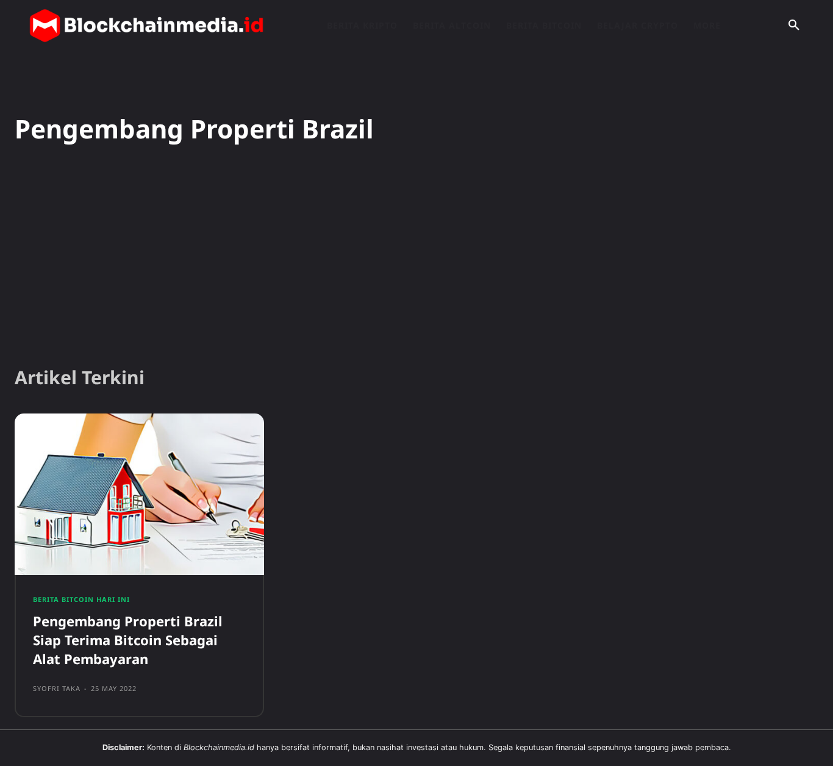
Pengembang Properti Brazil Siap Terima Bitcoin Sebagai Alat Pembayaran (128, 640)
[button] (794, 25)
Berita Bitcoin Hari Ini (81, 599)
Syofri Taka (56, 688)
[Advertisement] (416, 261)
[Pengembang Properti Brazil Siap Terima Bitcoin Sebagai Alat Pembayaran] (139, 494)
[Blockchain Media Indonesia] (146, 26)
